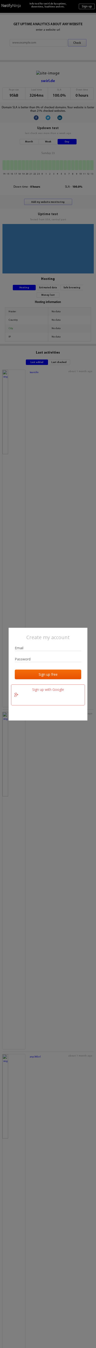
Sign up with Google (48, 689)
